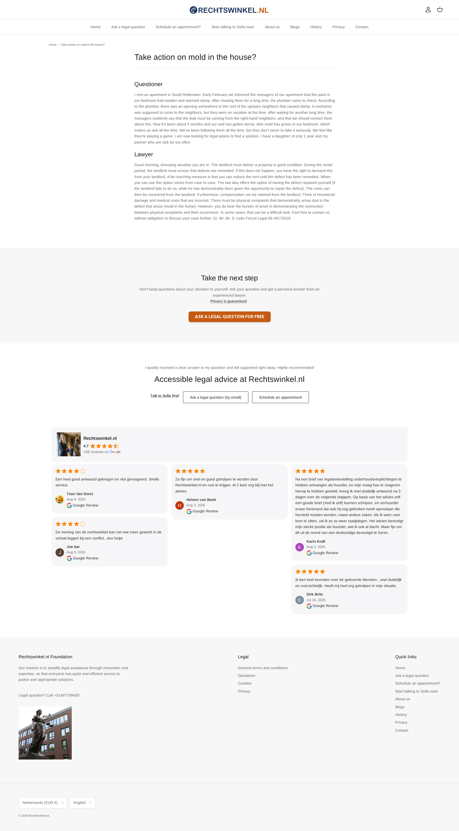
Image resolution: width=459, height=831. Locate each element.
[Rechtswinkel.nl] (229, 9)
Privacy (339, 27)
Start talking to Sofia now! (232, 27)
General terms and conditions (263, 668)
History (316, 27)
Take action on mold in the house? (83, 44)
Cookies (245, 683)
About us (272, 27)
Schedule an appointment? (178, 27)
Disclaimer (247, 675)
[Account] (427, 9)
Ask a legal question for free (229, 316)
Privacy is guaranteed (228, 301)
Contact (361, 27)
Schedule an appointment (280, 397)
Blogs (295, 27)
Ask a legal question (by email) (215, 397)
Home (96, 27)
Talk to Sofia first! (164, 396)
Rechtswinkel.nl (39, 815)
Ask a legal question (128, 27)
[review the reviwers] (69, 505)
